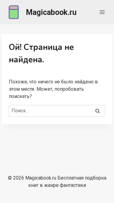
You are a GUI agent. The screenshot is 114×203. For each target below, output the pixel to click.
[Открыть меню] (102, 12)
